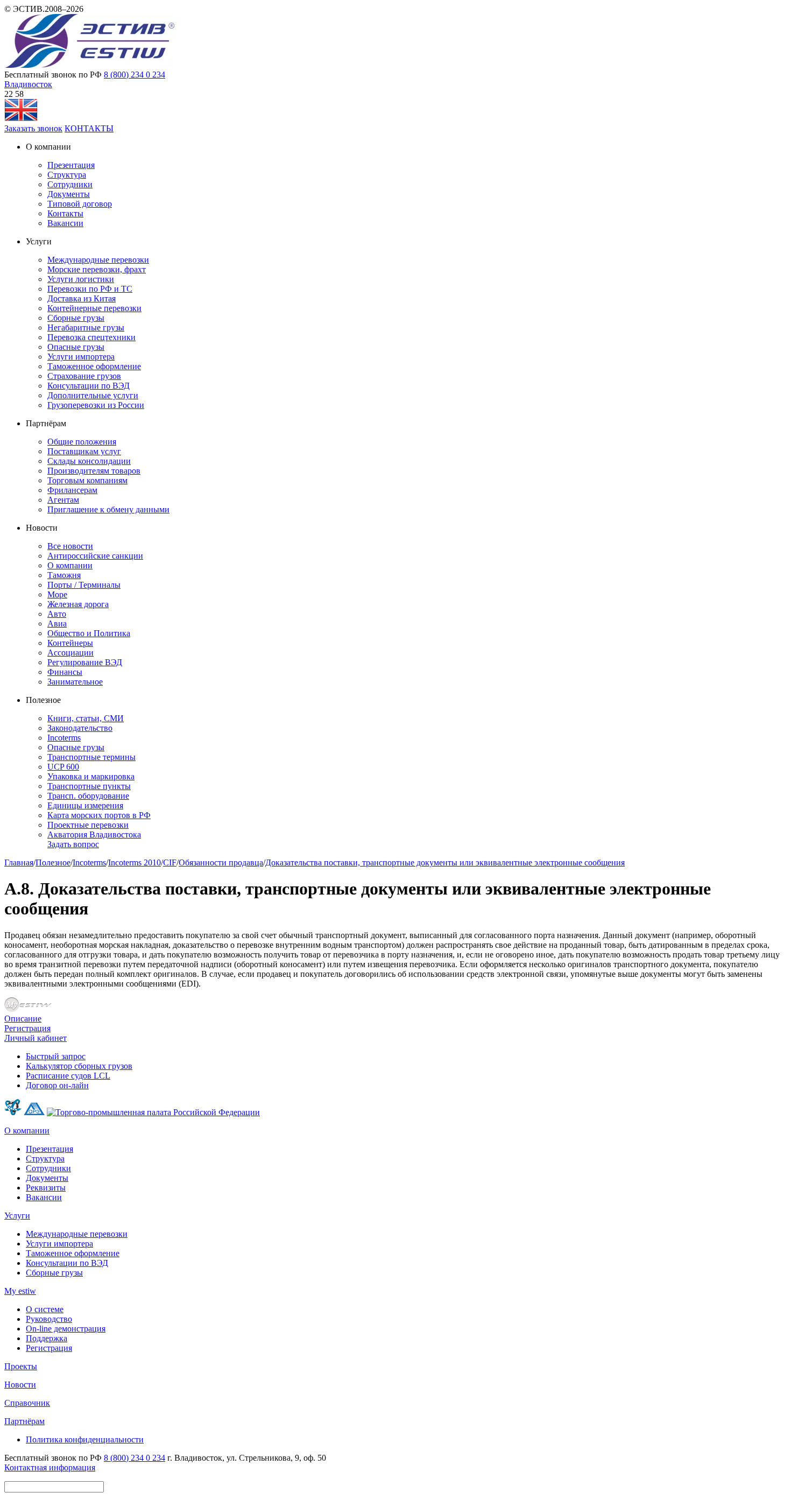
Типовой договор (79, 203)
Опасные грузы (75, 346)
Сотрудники (70, 184)
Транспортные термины (91, 757)
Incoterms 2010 (134, 862)
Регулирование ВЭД (84, 662)
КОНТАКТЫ (89, 128)
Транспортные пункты (89, 786)
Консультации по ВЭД (88, 385)
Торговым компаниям (87, 480)
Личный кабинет (35, 1038)
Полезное (53, 862)
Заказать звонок (33, 128)
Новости (20, 1384)
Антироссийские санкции (95, 555)
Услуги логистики (80, 279)
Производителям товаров (93, 470)
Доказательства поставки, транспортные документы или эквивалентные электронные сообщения (445, 862)
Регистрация (27, 1028)
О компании (70, 565)
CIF (169, 862)
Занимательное (75, 681)
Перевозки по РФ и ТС (89, 288)
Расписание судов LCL (68, 1075)
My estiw (20, 1290)
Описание (22, 1018)
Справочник (27, 1402)
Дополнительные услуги (92, 395)
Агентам (63, 499)
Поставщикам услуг (84, 451)
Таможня (64, 575)
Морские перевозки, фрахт (96, 269)
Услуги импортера (81, 356)
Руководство (49, 1318)
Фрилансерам (72, 490)
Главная (18, 862)
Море (57, 594)
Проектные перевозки (88, 824)
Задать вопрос (73, 844)
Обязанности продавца (221, 862)
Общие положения (81, 441)
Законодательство (79, 728)
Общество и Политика (88, 633)
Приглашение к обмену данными (108, 509)
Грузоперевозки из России (95, 405)
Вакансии (65, 223)
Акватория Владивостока (94, 834)
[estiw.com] (21, 118)
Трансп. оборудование (88, 795)
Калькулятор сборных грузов (79, 1066)
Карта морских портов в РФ (99, 815)
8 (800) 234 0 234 (134, 74)
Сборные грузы (75, 317)
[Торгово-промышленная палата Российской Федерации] (153, 1112)
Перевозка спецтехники (91, 337)
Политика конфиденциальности (85, 1439)
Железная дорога (78, 604)
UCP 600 (63, 766)
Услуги (17, 1215)
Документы (68, 194)
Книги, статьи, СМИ (85, 718)
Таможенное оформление (94, 366)
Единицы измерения (85, 805)
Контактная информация (49, 1467)
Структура (66, 174)
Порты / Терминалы (84, 584)
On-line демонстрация (65, 1328)
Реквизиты (46, 1187)
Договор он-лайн (57, 1085)
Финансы (64, 672)
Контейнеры (70, 642)
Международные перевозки (98, 259)
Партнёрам (24, 1421)
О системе (44, 1309)
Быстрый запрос (56, 1056)
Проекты (20, 1366)
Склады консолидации (89, 461)
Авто (56, 613)
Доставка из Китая (81, 298)
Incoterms (64, 737)
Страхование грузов (84, 376)
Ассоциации (70, 652)
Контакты (65, 213)
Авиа (57, 623)
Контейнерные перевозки (94, 308)
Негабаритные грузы (85, 327)
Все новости (70, 546)
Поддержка (46, 1338)
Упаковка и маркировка (91, 776)
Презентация (71, 165)
